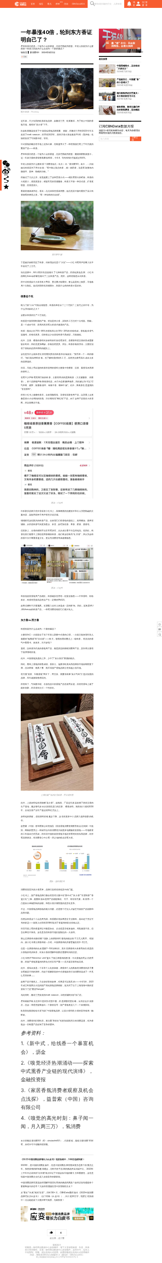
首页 (33, 3)
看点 (49, 3)
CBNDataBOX (78, 3)
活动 (66, 3)
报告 (41, 3)
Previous (103, 41)
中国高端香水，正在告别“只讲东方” (128, 67)
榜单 (58, 3)
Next (137, 41)
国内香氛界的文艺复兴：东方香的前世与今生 (128, 94)
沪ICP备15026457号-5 (68, 1257)
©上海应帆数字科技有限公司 (47, 1257)
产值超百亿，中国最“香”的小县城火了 (128, 80)
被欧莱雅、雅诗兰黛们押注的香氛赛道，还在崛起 (128, 108)
